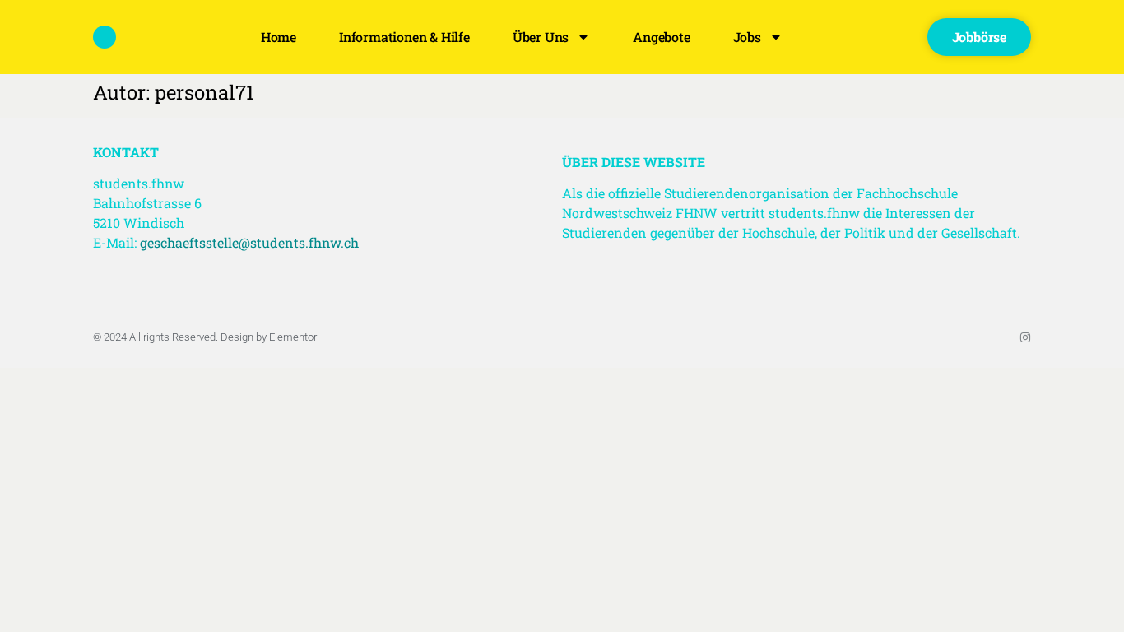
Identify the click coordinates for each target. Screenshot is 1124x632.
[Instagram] (1025, 337)
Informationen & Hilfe (404, 36)
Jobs (747, 36)
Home (278, 36)
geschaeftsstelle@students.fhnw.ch (249, 242)
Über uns (541, 36)
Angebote (661, 36)
